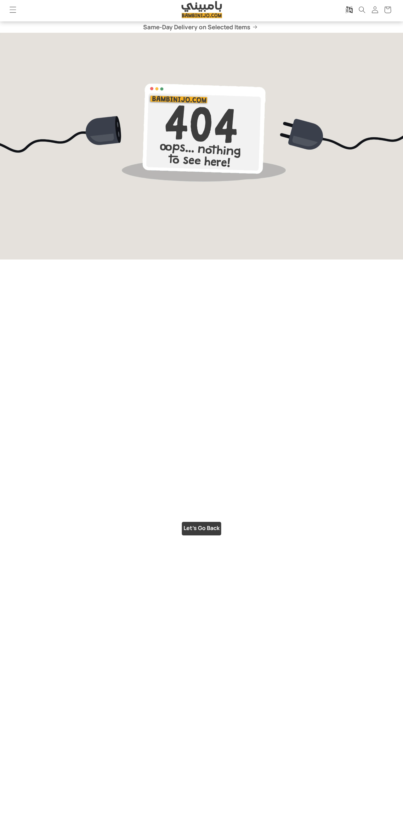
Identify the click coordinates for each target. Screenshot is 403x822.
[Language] (349, 9)
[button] (12, 9)
